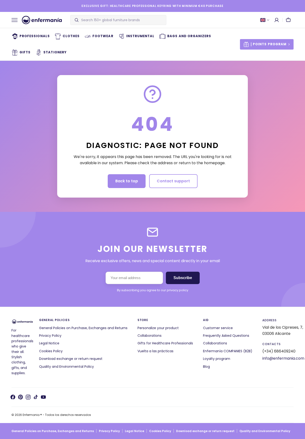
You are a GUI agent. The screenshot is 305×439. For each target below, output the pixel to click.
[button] (276, 20)
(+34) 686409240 (278, 351)
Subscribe (182, 278)
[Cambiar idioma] (264, 20)
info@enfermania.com (283, 358)
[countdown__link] (267, 44)
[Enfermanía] (42, 20)
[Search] (75, 20)
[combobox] (122, 20)
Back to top (126, 181)
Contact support (173, 181)
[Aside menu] (16, 20)
